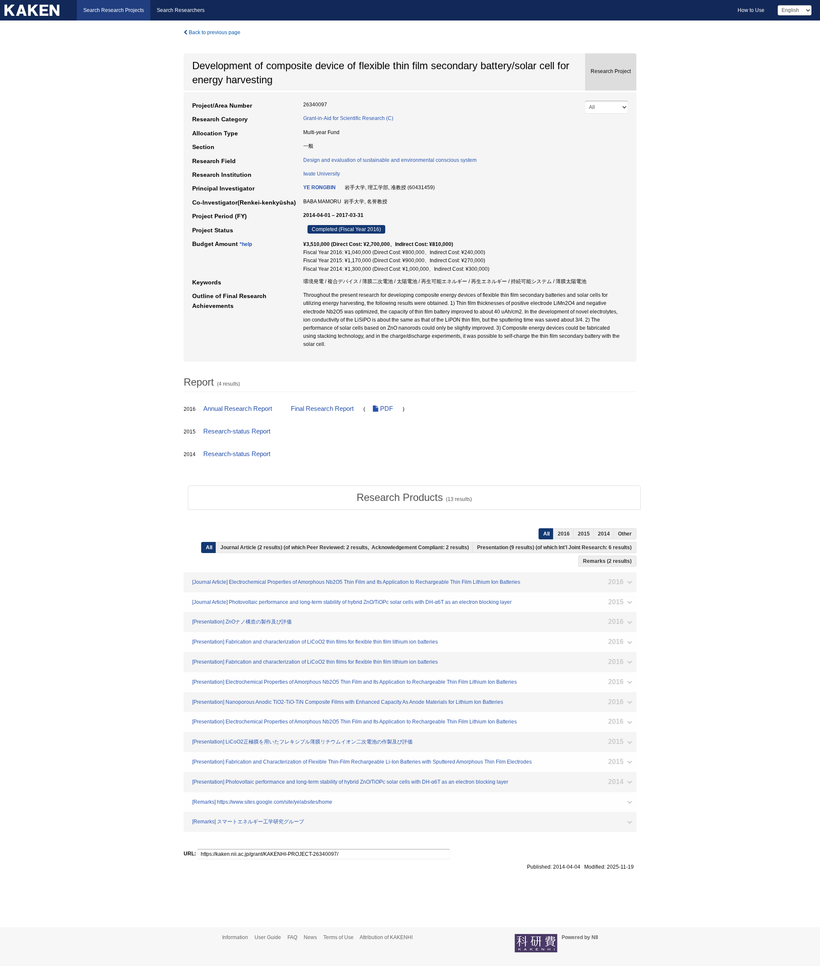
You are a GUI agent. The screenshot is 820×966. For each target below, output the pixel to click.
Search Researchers (181, 10)
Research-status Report (236, 431)
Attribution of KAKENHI (386, 937)
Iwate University (321, 174)
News (310, 937)
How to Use (751, 10)
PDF (385, 408)
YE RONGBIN (319, 187)
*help (246, 244)
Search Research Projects (113, 10)
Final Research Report (322, 408)
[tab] (414, 497)
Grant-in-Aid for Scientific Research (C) (348, 118)
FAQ (292, 937)
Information (235, 937)
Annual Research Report (237, 408)
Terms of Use (338, 937)
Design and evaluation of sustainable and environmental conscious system (390, 160)
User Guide (268, 937)
